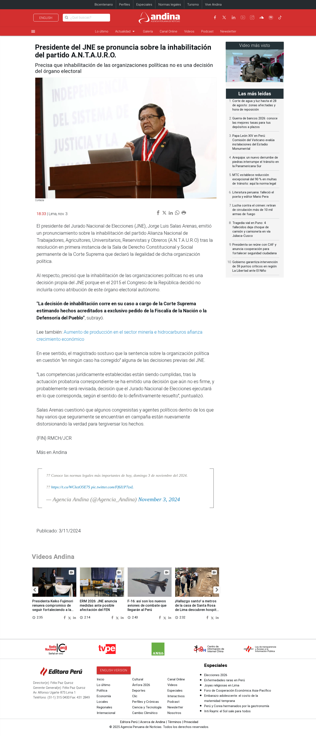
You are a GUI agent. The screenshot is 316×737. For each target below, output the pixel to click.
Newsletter (228, 31)
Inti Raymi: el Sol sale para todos (227, 711)
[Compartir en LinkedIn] (74, 617)
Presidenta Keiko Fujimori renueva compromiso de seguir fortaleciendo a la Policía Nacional (52, 607)
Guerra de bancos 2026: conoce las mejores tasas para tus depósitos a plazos (255, 122)
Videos (189, 31)
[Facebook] (215, 17)
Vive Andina (213, 4)
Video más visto (254, 45)
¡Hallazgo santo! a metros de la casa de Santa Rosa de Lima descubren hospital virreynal (197, 607)
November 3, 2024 (159, 499)
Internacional (106, 713)
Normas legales (169, 4)
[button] (34, 590)
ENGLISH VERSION (113, 670)
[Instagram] (252, 17)
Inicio (100, 679)
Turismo (193, 4)
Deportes (138, 690)
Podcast (207, 31)
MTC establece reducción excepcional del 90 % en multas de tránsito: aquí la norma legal (254, 179)
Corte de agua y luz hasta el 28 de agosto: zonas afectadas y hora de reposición (254, 105)
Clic (134, 696)
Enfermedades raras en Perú (224, 680)
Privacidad (191, 722)
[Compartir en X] (70, 617)
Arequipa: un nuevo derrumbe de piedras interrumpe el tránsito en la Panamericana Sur (255, 162)
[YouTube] (243, 17)
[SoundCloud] (261, 17)
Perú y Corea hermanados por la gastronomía (236, 706)
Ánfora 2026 (141, 685)
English (45, 18)
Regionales (104, 707)
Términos (174, 722)
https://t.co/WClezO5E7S (70, 487)
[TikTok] (280, 17)
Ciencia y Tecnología (146, 707)
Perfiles (124, 4)
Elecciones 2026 (215, 675)
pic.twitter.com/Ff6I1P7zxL (112, 487)
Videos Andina (53, 556)
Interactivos (176, 696)
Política (102, 690)
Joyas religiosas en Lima (221, 685)
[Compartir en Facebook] (65, 617)
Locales (102, 702)
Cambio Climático (145, 713)
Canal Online (168, 31)
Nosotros (174, 713)
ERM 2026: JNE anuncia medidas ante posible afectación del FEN (98, 605)
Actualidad (125, 31)
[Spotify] (271, 17)
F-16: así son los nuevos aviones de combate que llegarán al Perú (146, 605)
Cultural (137, 679)
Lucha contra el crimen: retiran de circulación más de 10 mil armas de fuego (254, 210)
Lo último (101, 31)
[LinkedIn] (233, 17)
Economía (104, 696)
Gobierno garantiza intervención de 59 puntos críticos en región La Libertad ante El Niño (255, 266)
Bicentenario (104, 4)
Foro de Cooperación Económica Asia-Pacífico (237, 690)
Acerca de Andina (152, 722)
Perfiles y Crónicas (145, 702)
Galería (148, 31)
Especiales (144, 4)
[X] (224, 17)
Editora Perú (129, 722)
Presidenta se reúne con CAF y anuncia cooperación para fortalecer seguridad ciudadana (254, 249)
